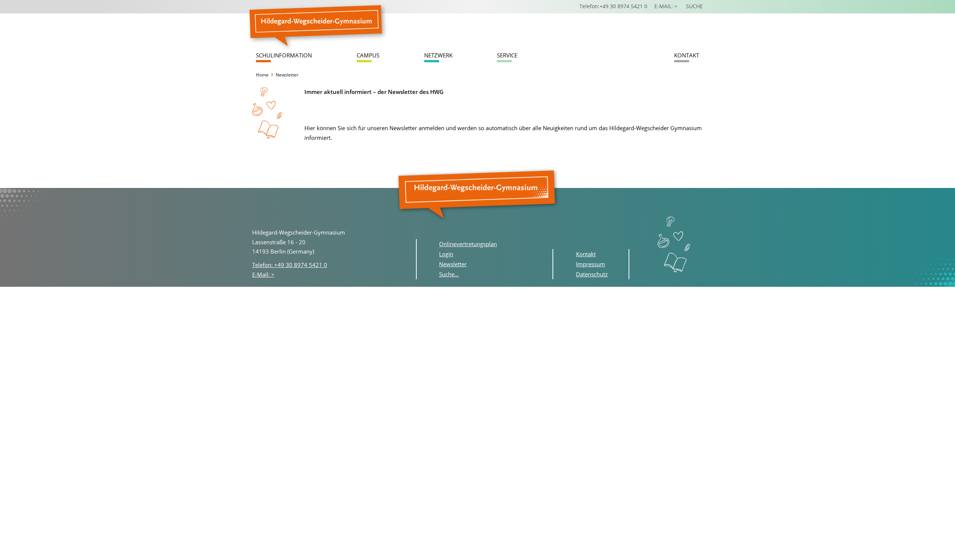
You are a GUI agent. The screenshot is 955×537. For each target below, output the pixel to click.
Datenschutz (592, 274)
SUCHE (694, 6)
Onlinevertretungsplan (468, 244)
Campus (368, 55)
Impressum (590, 264)
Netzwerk (438, 55)
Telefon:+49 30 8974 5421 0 (613, 6)
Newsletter (453, 264)
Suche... (449, 274)
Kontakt (686, 55)
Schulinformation (284, 55)
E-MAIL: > (666, 6)
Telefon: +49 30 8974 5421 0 (289, 264)
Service (507, 55)
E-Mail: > (263, 274)
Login (446, 254)
